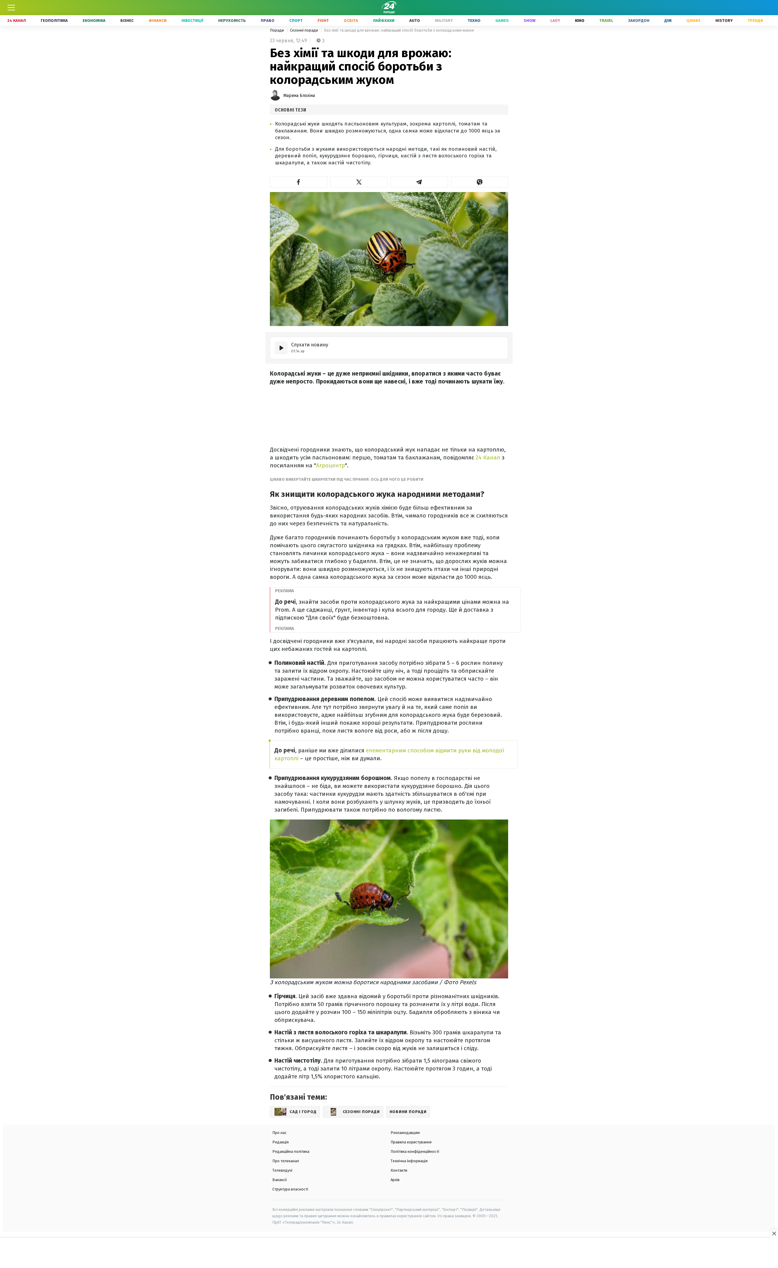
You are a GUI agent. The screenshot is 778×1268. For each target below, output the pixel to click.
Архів (395, 1179)
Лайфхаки (383, 20)
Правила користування (411, 1142)
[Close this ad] (773, 1233)
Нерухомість (232, 20)
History (724, 20)
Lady (555, 20)
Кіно (579, 20)
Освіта (351, 20)
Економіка (94, 20)
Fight (323, 20)
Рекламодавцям (405, 1132)
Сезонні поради (304, 30)
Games (502, 20)
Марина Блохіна (299, 95)
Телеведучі (282, 1170)
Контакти (399, 1170)
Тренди (755, 20)
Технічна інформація (409, 1161)
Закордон (638, 20)
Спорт (296, 20)
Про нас (279, 1132)
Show (529, 20)
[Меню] (11, 7)
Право (267, 20)
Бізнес (127, 20)
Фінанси (158, 20)
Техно (474, 20)
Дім (668, 20)
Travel (606, 20)
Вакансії (279, 1179)
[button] (298, 182)
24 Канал (16, 20)
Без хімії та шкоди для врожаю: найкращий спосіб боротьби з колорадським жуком (399, 30)
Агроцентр (330, 465)
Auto (414, 20)
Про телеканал (285, 1161)
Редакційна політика (290, 1151)
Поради (277, 30)
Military (444, 20)
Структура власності (290, 1189)
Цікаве (694, 20)
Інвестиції (192, 20)
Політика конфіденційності (415, 1151)
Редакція (280, 1142)
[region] (389, 1253)
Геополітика (54, 20)
